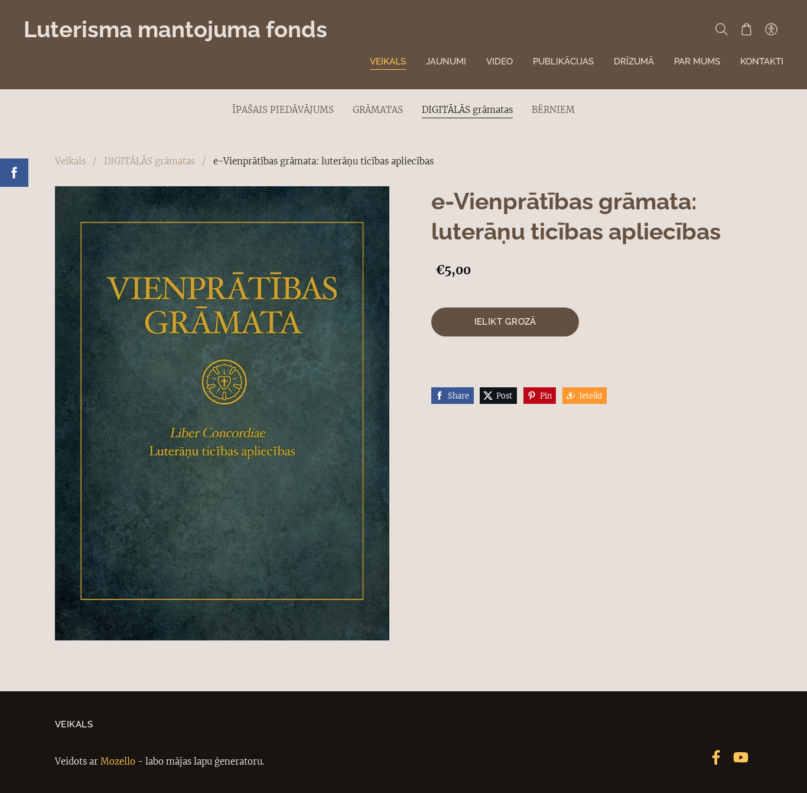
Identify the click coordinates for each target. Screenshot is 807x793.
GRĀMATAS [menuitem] (378, 109)
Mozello (117, 761)
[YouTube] (741, 757)
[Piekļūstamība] (771, 29)
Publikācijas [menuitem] (563, 61)
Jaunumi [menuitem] (446, 61)
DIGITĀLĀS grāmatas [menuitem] (467, 109)
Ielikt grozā (505, 321)
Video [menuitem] (499, 61)
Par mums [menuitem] (697, 61)
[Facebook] (716, 757)
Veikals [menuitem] (388, 61)
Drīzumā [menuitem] (634, 61)
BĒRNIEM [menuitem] (553, 109)
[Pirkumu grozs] (746, 29)
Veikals (70, 161)
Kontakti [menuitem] (761, 61)
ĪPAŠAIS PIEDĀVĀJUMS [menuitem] (283, 109)
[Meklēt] (721, 29)
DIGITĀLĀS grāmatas (149, 161)
